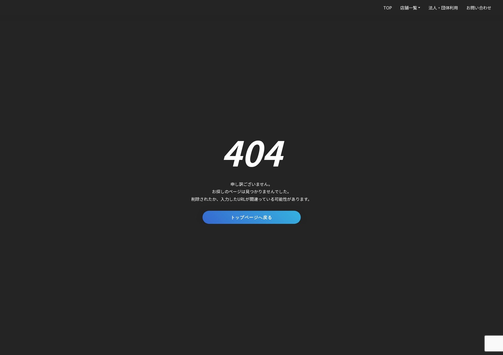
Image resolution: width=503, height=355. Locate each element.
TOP (387, 7)
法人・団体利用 (443, 7)
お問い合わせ (478, 7)
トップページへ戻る (251, 217)
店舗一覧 (408, 7)
